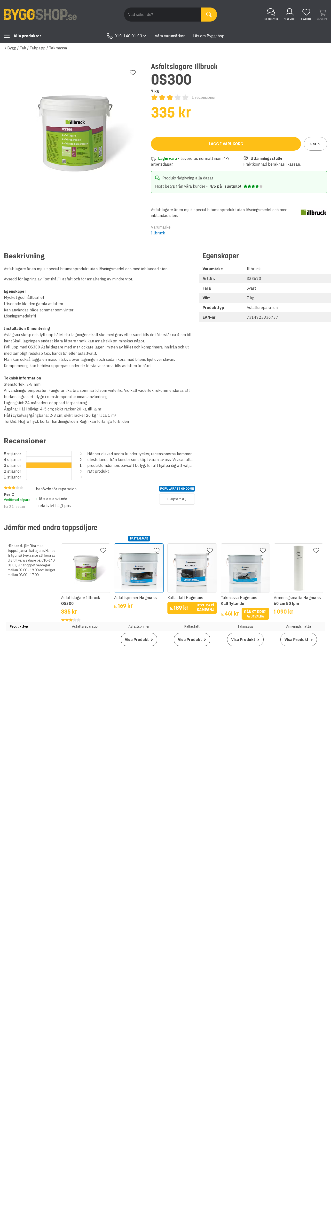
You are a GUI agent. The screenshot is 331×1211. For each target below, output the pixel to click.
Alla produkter (27, 35)
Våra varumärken (170, 35)
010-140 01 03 (128, 35)
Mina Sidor (289, 18)
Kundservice (271, 18)
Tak (23, 48)
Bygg (11, 48)
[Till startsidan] (40, 14)
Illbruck (158, 233)
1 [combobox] (313, 144)
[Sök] (209, 15)
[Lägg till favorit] (133, 73)
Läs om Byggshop (208, 35)
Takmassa (58, 48)
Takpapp (38, 48)
